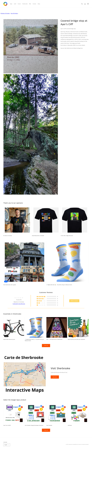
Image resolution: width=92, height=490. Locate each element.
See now (55, 377)
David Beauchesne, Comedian (38, 235)
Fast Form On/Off (7, 425)
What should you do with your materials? (76, 339)
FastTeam (70, 425)
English (5, 444)
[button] (82, 3)
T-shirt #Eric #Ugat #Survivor (67, 235)
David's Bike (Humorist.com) (9, 339)
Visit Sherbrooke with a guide (9, 284)
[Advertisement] (40, 470)
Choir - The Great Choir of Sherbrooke (54, 339)
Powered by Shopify (85, 444)
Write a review (74, 301)
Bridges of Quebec (5, 13)
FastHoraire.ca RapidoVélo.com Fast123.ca (75, 444)
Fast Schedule (49, 425)
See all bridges (14, 13)
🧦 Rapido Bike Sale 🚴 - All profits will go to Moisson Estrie (59, 284)
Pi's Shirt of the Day (7, 235)
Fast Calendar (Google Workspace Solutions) (34, 425)
